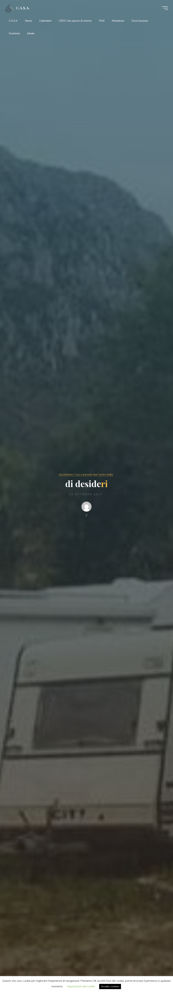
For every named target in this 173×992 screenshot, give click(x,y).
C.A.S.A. (23, 8)
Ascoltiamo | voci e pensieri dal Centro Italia (86, 474)
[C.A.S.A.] (9, 8)
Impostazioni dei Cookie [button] (81, 986)
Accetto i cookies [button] (110, 986)
